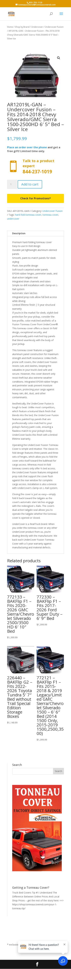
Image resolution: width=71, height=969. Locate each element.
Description (18, 233)
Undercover (37, 26)
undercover (13, 218)
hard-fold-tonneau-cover (28, 214)
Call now (35, 166)
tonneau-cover (50, 214)
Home (10, 26)
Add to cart (29, 184)
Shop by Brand (22, 26)
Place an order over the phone (27, 147)
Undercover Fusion (54, 26)
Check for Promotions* (35, 198)
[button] (59, 58)
